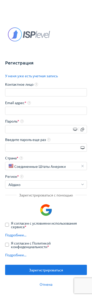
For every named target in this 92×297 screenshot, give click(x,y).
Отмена (46, 284)
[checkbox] (46, 224)
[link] (31, 75)
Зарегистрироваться (46, 270)
